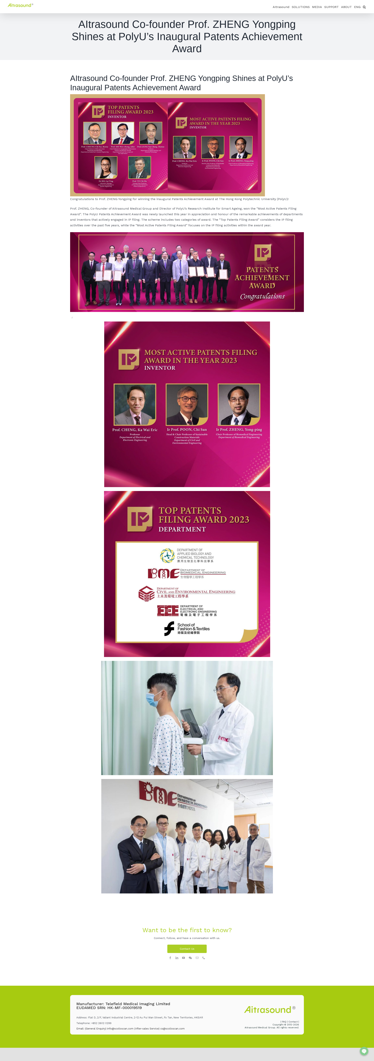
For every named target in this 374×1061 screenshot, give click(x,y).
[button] (364, 6)
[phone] (203, 957)
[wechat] (190, 957)
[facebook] (170, 957)
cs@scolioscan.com (172, 1028)
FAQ (284, 1021)
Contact (293, 1021)
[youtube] (183, 957)
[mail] (197, 957)
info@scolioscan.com (120, 1028)
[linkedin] (177, 957)
